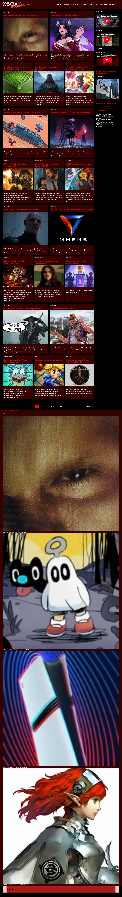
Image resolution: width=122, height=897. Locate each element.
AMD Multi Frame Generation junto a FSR (105, 125)
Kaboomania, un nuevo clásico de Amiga (48, 361)
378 (61, 406)
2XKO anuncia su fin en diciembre (65, 16)
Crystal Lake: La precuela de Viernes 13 (21, 16)
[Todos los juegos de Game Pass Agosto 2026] (79, 375)
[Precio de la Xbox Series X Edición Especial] (18, 82)
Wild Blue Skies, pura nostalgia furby (79, 165)
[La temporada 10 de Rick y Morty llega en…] (18, 375)
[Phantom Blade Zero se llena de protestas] (25, 327)
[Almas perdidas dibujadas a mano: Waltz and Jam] (61, 591)
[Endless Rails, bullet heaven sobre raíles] (25, 131)
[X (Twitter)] (110, 4)
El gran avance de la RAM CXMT (104, 120)
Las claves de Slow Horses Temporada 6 (46, 262)
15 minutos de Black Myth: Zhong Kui (46, 68)
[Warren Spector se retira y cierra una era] (79, 276)
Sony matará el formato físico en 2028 (15, 767)
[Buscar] (118, 4)
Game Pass (84, 4)
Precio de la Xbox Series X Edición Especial (15, 68)
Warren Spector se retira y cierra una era (77, 262)
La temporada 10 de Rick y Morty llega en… (15, 361)
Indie (90, 4)
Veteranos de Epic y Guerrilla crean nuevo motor (71, 210)
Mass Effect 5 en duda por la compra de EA (16, 165)
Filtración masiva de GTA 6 (62, 309)
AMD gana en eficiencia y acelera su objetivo (104, 114)
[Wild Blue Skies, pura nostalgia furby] (79, 179)
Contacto (103, 4)
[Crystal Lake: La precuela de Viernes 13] (25, 34)
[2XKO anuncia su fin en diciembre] (72, 34)
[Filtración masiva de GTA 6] (72, 327)
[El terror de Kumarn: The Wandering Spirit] (18, 276)
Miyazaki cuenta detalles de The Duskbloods (70, 113)
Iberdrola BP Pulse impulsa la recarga (105, 117)
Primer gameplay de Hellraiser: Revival (21, 210)
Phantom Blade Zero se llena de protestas (22, 309)
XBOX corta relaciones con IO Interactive (16, 885)
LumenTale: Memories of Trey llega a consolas (77, 68)
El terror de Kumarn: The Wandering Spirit (14, 262)
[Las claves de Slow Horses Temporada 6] (49, 276)
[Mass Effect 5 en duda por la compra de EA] (18, 179)
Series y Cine (75, 4)
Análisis (66, 4)
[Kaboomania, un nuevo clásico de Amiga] (49, 375)
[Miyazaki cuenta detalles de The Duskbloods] (72, 131)
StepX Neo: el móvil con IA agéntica (104, 122)
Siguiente (88, 406)
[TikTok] (115, 4)
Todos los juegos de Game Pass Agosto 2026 (77, 361)
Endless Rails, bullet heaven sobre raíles (22, 113)
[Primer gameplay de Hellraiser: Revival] (25, 228)
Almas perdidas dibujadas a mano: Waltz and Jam (19, 650)
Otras (96, 4)
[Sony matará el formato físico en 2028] (61, 708)
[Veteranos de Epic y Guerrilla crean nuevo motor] (72, 228)
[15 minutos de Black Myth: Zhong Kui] (49, 82)
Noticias (59, 4)
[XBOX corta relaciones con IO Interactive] (61, 826)
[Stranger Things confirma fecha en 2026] (49, 179)
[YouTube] (113, 4)
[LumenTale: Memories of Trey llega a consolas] (79, 82)
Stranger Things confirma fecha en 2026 (46, 165)
